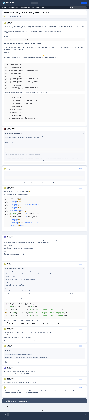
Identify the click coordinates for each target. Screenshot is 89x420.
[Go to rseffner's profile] (5, 237)
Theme (10, 417)
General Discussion (21, 16)
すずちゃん (9, 128)
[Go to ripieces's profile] (4, 16)
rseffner (8, 236)
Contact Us (22, 417)
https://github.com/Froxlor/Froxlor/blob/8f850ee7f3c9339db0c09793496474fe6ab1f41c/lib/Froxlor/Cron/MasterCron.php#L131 (31, 323)
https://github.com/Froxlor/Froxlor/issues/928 (14, 334)
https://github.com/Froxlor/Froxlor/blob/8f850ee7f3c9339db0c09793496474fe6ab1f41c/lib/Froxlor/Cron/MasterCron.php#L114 (31, 322)
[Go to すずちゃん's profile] (5, 129)
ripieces (7, 16)
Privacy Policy (16, 417)
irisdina (19, 173)
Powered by (81, 417)
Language (5, 417)
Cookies (27, 417)
